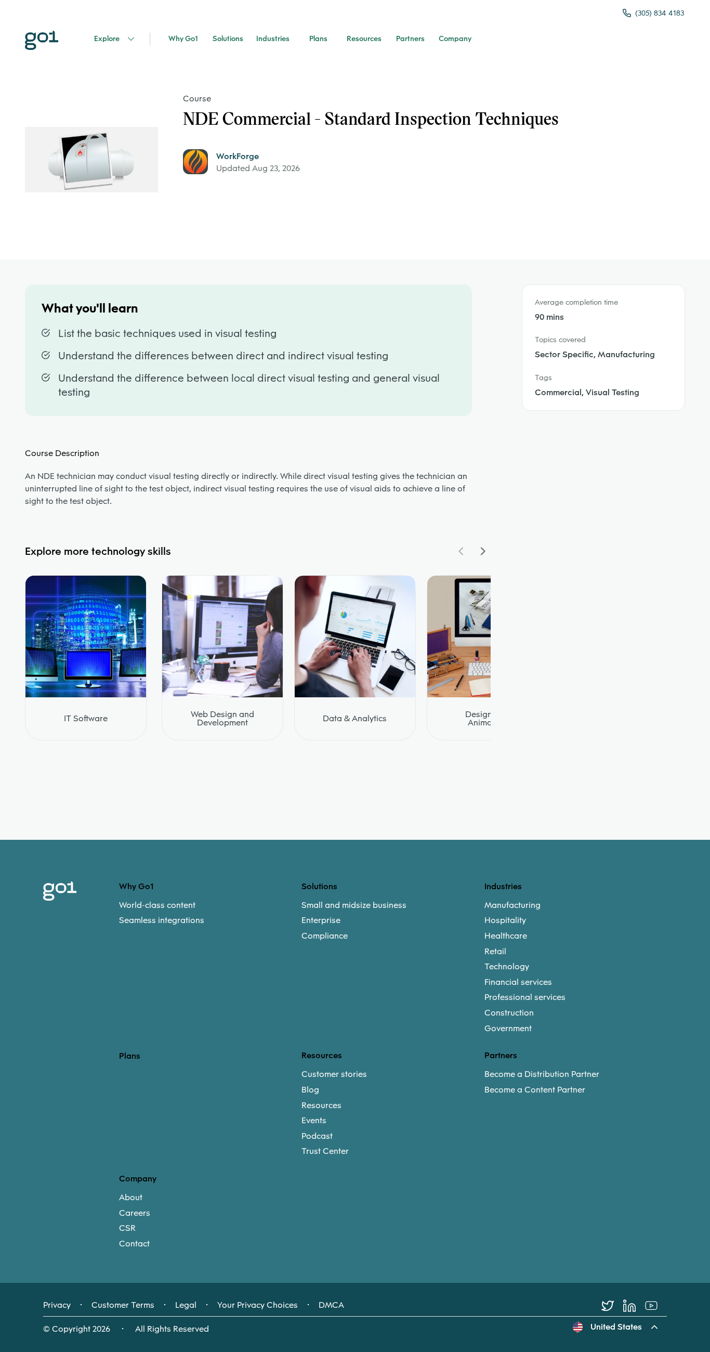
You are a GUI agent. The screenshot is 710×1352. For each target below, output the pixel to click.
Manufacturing (512, 905)
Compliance (324, 936)
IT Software (86, 718)
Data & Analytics (355, 718)
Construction (509, 1013)
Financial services (518, 982)
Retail (495, 951)
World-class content (157, 905)
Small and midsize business (353, 905)
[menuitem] (210, 913)
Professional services (525, 997)
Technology (506, 966)
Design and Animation (487, 718)
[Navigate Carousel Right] (482, 551)
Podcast (317, 1136)
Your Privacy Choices (257, 1305)
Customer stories (334, 1074)
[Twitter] (612, 1305)
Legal (185, 1305)
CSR (127, 1228)
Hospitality (505, 920)
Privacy (57, 1305)
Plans (129, 1056)
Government (508, 1028)
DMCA (331, 1305)
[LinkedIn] (634, 1305)
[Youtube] (656, 1305)
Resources (321, 1105)
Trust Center (325, 1151)
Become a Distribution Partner (541, 1074)
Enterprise (320, 920)
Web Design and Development (222, 718)
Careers (134, 1213)
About (130, 1197)
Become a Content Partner (534, 1090)
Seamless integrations (161, 920)
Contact (134, 1244)
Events (313, 1120)
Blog (310, 1090)
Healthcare (505, 936)
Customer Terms (122, 1305)
